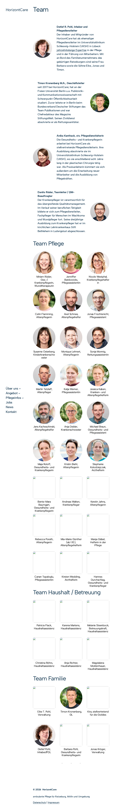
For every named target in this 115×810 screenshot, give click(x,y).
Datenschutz (39, 802)
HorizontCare (17, 9)
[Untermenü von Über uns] (20, 388)
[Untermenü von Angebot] (19, 393)
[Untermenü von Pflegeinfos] (23, 398)
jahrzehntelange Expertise (71, 50)
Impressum (53, 802)
